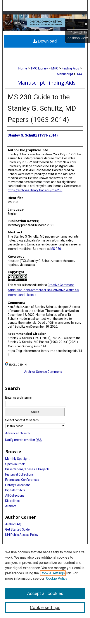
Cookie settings (53, 573)
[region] (45, 581)
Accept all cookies (45, 593)
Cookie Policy (56, 578)
